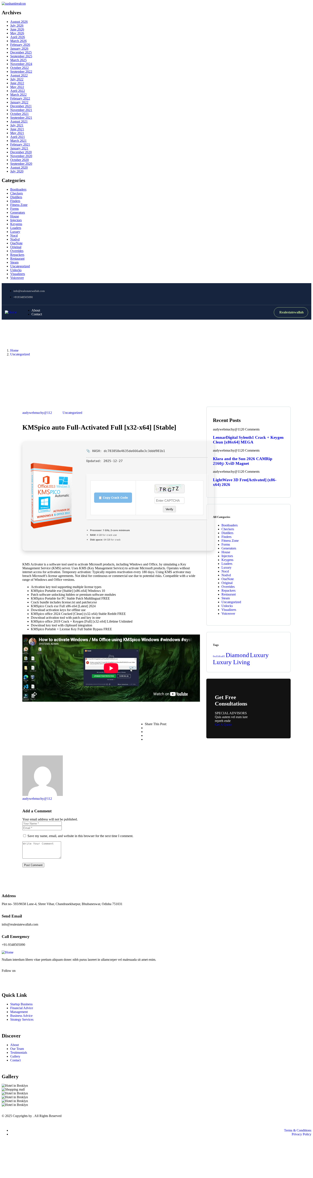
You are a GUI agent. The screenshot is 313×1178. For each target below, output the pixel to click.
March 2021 (18, 140)
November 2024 (21, 64)
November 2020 (21, 156)
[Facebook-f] (7, 978)
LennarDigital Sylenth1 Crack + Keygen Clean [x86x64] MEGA (248, 439)
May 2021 (17, 133)
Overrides (16, 251)
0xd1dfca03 (219, 656)
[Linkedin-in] (30, 978)
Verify (169, 509)
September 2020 (21, 163)
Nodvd (15, 239)
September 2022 (21, 71)
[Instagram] (287, 293)
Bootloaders (18, 189)
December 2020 (21, 152)
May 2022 (17, 87)
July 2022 (16, 79)
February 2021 (20, 144)
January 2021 (19, 148)
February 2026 (20, 44)
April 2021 (17, 137)
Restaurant (17, 258)
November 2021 (21, 110)
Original (15, 247)
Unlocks (16, 270)
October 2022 (19, 68)
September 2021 (21, 117)
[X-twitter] (18, 978)
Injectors (16, 220)
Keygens (16, 224)
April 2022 (17, 91)
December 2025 (21, 52)
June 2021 (17, 129)
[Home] (11, 312)
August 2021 (19, 121)
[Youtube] (302, 293)
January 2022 (19, 102)
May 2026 (17, 33)
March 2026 (18, 41)
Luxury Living (231, 662)
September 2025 (21, 56)
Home (14, 350)
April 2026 (17, 37)
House (14, 216)
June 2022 (17, 83)
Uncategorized (20, 266)
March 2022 (18, 94)
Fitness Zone (18, 205)
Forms (14, 208)
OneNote (16, 243)
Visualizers (17, 274)
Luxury (15, 231)
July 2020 (16, 171)
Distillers (16, 197)
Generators (17, 212)
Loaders (15, 228)
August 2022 (19, 75)
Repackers (17, 254)
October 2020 (19, 160)
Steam (14, 262)
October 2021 (19, 114)
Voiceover (17, 278)
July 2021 (16, 125)
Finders (15, 201)
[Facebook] (271, 293)
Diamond (237, 655)
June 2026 (17, 29)
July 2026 (16, 25)
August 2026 (19, 21)
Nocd (14, 235)
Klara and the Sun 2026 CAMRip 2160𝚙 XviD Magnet (242, 461)
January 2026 (19, 48)
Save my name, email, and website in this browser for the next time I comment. (80, 836)
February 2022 (20, 98)
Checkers (16, 193)
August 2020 (19, 167)
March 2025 (18, 60)
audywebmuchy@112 (37, 412)
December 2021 (21, 106)
